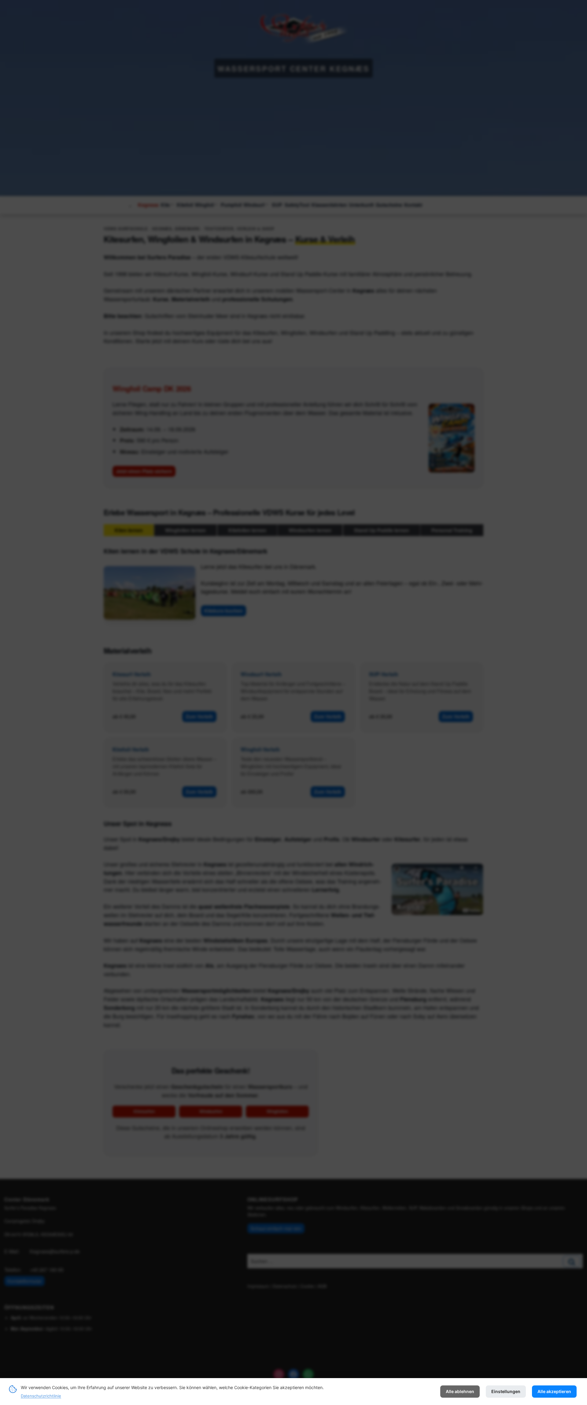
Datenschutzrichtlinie (41, 1395)
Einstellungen (505, 1391)
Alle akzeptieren (554, 1391)
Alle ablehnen (460, 1391)
